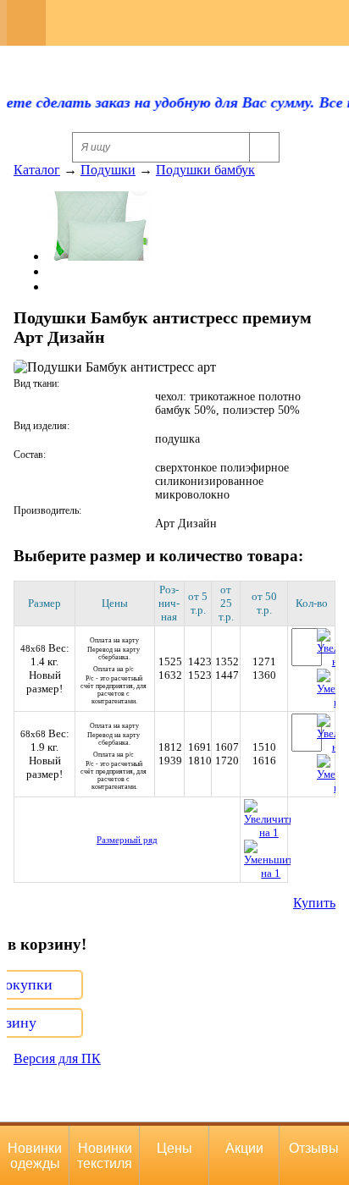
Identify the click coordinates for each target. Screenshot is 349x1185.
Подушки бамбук (205, 170)
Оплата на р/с (114, 685)
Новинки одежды (35, 1156)
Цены (174, 1148)
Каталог (37, 170)
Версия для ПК (57, 1058)
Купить (314, 903)
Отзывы (314, 1148)
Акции (244, 1148)
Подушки (108, 170)
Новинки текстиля (104, 1156)
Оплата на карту (114, 649)
